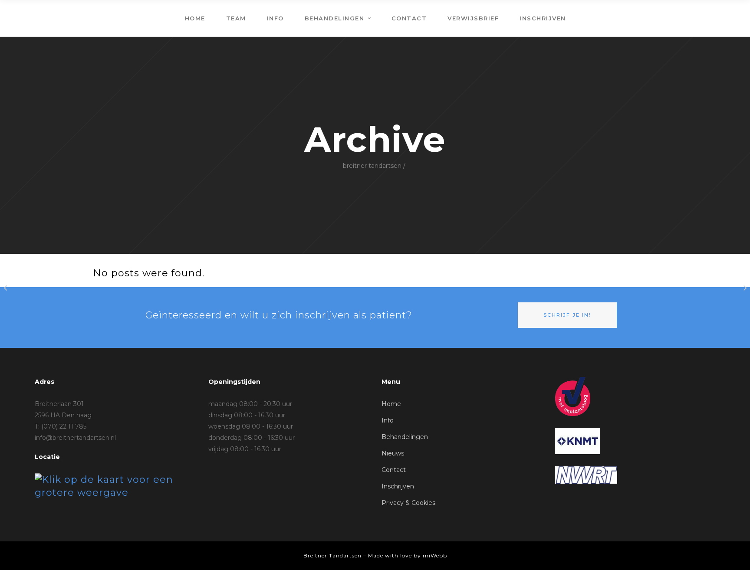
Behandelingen (405, 437)
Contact (394, 470)
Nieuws (393, 453)
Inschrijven (398, 486)
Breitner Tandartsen (372, 166)
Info (388, 420)
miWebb (435, 555)
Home (391, 404)
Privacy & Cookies (408, 503)
